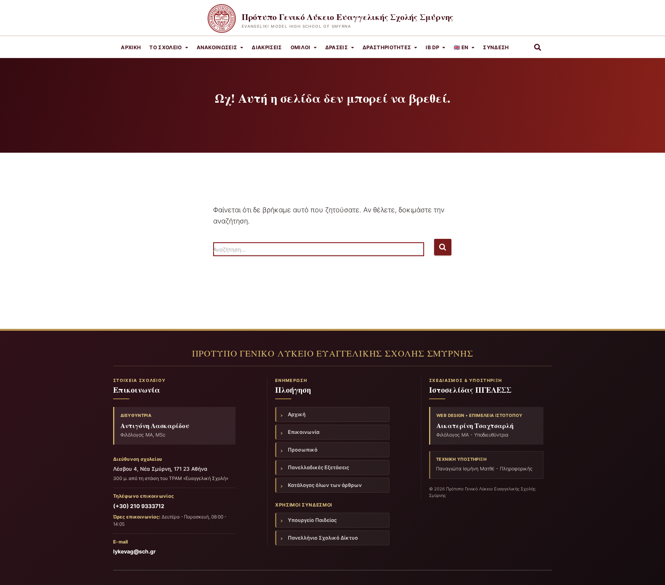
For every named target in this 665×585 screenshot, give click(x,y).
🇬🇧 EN (461, 47)
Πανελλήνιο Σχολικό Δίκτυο (323, 538)
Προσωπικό (302, 450)
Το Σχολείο (165, 47)
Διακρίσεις (267, 47)
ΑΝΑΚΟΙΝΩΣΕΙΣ (217, 47)
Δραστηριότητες (387, 47)
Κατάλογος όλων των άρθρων (325, 485)
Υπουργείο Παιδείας (312, 520)
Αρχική (131, 47)
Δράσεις (336, 47)
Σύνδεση (496, 47)
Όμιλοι (301, 47)
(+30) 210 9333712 (138, 506)
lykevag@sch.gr (134, 551)
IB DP (432, 47)
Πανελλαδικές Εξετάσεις (318, 467)
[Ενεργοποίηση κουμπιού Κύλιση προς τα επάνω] (650, 569)
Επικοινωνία (303, 432)
